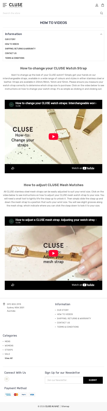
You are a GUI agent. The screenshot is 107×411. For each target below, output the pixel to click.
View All (9, 358)
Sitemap (65, 406)
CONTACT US (11, 53)
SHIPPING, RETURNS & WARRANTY (20, 49)
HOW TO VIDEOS (12, 44)
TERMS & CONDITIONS (14, 58)
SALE (7, 354)
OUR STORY (10, 39)
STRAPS (9, 350)
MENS (7, 341)
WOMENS (9, 345)
